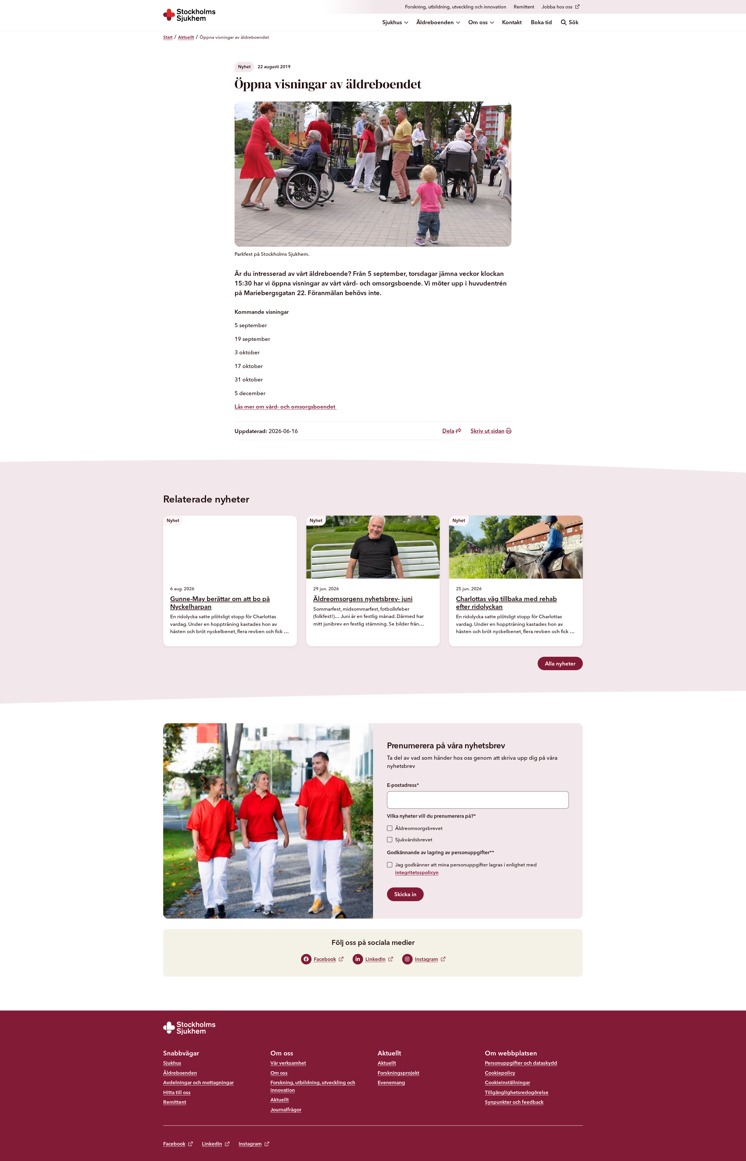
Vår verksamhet (288, 1063)
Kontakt (512, 22)
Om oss (478, 22)
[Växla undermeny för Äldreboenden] (459, 22)
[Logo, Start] (189, 15)
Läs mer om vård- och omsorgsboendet (286, 406)
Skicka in (405, 894)
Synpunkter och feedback (514, 1102)
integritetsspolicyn (417, 872)
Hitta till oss (177, 1092)
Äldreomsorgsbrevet (419, 828)
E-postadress (403, 785)
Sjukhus (392, 22)
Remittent (524, 7)
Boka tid (541, 22)
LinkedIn (212, 1144)
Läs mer (187, 642)
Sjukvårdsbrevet (413, 839)
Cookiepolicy (500, 1073)
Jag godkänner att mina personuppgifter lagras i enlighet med (466, 868)
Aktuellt (279, 1100)
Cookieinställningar (507, 1082)
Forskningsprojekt (398, 1073)
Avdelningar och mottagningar (198, 1082)
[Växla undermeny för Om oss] (492, 22)
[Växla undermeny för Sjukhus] (407, 22)
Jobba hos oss (557, 7)
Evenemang (391, 1082)
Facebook (174, 1144)
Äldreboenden (435, 22)
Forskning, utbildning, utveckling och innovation (455, 7)
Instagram (250, 1144)
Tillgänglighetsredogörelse (516, 1092)
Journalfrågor (285, 1109)
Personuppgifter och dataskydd (521, 1063)
